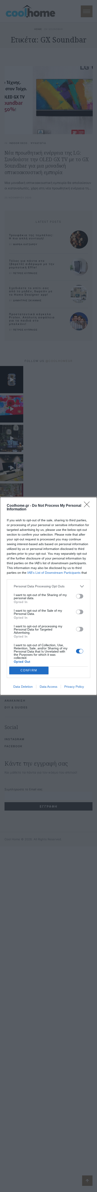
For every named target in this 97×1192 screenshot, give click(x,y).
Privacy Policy (74, 686)
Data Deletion (23, 686)
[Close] (88, 506)
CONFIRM (29, 670)
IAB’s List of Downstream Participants (54, 572)
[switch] (79, 596)
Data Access (48, 686)
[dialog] (48, 596)
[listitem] (48, 586)
